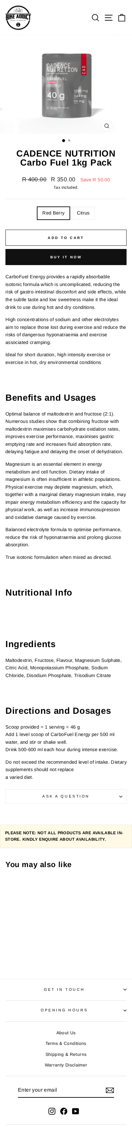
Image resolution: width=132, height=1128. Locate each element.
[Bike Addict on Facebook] (63, 1110)
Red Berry (53, 212)
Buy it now (66, 257)
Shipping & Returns (66, 1054)
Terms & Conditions (66, 1043)
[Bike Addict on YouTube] (75, 1110)
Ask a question (65, 796)
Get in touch (64, 989)
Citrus (83, 212)
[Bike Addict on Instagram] (51, 1110)
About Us (66, 1032)
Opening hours (64, 1010)
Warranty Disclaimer (66, 1065)
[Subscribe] (110, 1090)
